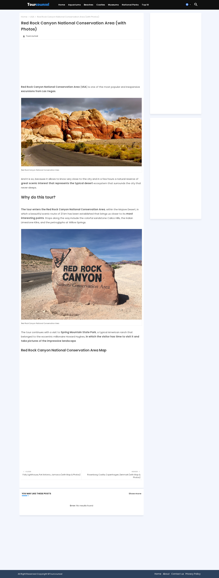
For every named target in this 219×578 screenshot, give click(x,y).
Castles (100, 4)
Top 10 (145, 4)
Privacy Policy (193, 573)
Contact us (177, 573)
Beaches (88, 4)
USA (32, 16)
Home (61, 4)
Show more (135, 493)
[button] (188, 4)
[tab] (62, 5)
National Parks (130, 4)
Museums (113, 4)
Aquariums (74, 4)
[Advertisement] (81, 62)
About (166, 573)
